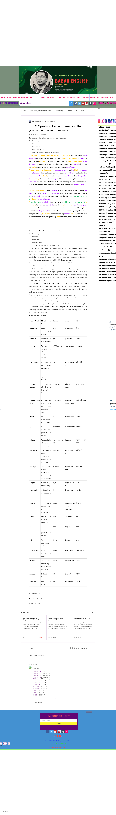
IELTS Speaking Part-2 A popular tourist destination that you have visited (82, 619)
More (82, 111)
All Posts (23, 111)
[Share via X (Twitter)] (33, 598)
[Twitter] (79, 103)
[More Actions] (86, 668)
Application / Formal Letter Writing (40, 111)
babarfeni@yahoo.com (59, 740)
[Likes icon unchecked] (34, 702)
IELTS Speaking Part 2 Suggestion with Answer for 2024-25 (31, 619)
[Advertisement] (47, 11)
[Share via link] (41, 598)
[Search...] (71, 103)
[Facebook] (75, 103)
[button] (93, 110)
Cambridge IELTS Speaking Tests (66, 111)
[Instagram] (94, 103)
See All (93, 612)
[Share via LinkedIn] (37, 598)
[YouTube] (83, 103)
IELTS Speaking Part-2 (34, 593)
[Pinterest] (86, 103)
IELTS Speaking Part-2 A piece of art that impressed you (56, 619)
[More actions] (86, 122)
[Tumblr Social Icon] (90, 103)
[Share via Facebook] (29, 598)
